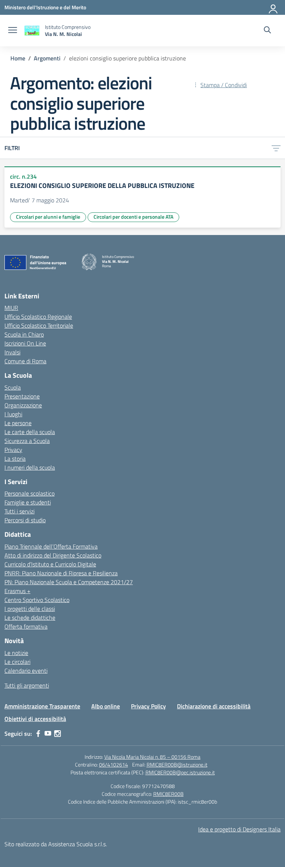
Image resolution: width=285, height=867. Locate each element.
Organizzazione (23, 405)
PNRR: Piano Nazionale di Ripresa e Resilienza (61, 573)
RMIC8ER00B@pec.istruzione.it (180, 772)
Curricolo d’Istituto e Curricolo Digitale (50, 564)
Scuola (12, 387)
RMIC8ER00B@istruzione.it (177, 764)
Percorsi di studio (25, 520)
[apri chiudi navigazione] (12, 30)
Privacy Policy (148, 706)
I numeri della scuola (29, 467)
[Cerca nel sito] (267, 31)
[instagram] (57, 733)
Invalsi (12, 352)
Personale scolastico (29, 493)
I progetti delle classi (29, 608)
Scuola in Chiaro (24, 334)
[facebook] (38, 733)
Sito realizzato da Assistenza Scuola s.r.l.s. (55, 844)
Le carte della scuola (29, 431)
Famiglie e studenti (27, 502)
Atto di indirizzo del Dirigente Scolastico (52, 555)
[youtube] (48, 733)
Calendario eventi (26, 670)
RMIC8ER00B (168, 794)
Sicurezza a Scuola (27, 440)
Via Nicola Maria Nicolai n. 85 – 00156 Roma (152, 757)
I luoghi (13, 414)
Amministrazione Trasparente (42, 706)
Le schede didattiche (29, 617)
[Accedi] (273, 7)
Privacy (13, 449)
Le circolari (17, 661)
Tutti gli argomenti (26, 685)
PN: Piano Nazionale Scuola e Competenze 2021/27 (68, 582)
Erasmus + (17, 590)
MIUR (11, 307)
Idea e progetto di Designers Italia (239, 829)
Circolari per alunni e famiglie (48, 217)
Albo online (105, 706)
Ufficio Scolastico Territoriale (38, 325)
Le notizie (16, 652)
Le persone (18, 422)
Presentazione (22, 396)
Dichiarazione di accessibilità (213, 706)
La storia (15, 458)
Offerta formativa (26, 626)
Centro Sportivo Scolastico (36, 599)
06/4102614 (113, 764)
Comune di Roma (25, 361)
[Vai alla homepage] (31, 30)
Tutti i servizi (19, 511)
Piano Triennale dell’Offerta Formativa (51, 546)
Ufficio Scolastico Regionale (38, 316)
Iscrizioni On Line (25, 343)
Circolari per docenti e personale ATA (133, 217)
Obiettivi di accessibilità (35, 718)
